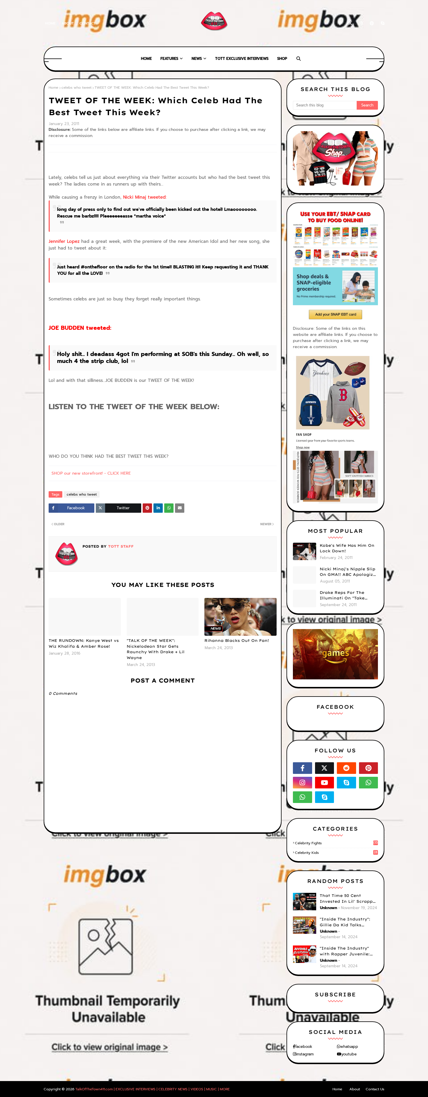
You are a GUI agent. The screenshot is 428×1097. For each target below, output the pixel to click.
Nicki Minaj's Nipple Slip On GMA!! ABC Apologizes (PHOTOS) (349, 572)
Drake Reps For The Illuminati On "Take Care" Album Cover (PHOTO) (342, 595)
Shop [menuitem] (282, 58)
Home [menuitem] (146, 58)
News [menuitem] (197, 58)
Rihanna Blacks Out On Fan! (236, 640)
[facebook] (340, 23)
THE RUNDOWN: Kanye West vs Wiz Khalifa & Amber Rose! (84, 643)
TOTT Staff (120, 546)
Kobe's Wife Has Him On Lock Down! (347, 548)
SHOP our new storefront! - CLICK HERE (91, 473)
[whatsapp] (368, 782)
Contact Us (375, 1089)
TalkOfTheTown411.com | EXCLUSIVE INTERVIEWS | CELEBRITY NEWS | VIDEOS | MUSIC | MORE (152, 1089)
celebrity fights (336, 843)
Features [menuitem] (169, 58)
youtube (349, 1054)
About (67, 23)
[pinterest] (372, 23)
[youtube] (324, 782)
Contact (87, 23)
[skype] (381, 23)
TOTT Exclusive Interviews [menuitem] (241, 58)
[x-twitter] (350, 23)
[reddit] (346, 768)
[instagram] (361, 23)
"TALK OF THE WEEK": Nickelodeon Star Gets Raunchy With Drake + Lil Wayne (156, 649)
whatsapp (349, 1046)
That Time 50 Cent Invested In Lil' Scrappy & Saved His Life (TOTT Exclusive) (347, 898)
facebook (303, 1046)
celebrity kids (336, 852)
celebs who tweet (76, 87)
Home (50, 23)
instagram (305, 1054)
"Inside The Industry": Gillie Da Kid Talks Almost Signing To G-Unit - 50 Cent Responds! (349, 922)
